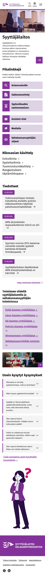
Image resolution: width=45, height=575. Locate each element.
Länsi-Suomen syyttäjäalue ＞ (21, 315)
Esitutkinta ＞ (11, 158)
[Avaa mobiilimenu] (41, 4)
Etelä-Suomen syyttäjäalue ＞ (21, 309)
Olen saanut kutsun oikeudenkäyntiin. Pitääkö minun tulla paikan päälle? (19, 421)
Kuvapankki (30, 565)
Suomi (35, 6)
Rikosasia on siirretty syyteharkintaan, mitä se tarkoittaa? (20, 383)
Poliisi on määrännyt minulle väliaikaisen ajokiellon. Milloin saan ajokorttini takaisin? (20, 435)
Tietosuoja (22, 560)
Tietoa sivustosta (10, 560)
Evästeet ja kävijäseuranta (13, 565)
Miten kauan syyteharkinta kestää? (20, 393)
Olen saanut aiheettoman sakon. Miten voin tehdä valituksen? (19, 447)
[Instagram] (4, 570)
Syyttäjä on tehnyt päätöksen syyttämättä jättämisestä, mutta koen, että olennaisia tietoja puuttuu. (19, 406)
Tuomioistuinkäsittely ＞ (18, 166)
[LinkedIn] (9, 570)
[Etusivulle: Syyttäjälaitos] (13, 4)
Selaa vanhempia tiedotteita (28, 283)
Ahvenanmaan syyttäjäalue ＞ (21, 335)
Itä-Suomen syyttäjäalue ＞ (20, 320)
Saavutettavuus (35, 560)
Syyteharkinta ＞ (13, 162)
